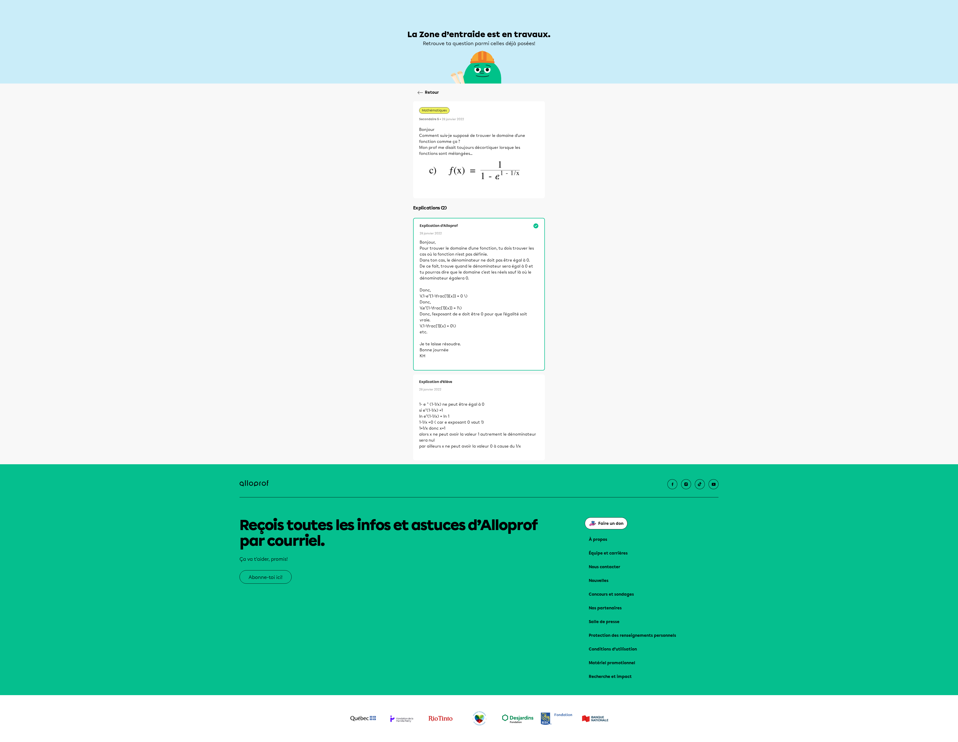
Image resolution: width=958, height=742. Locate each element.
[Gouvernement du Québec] (363, 719)
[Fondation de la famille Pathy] (401, 718)
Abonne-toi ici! (265, 577)
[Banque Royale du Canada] (556, 719)
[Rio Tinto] (440, 718)
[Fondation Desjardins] (517, 719)
